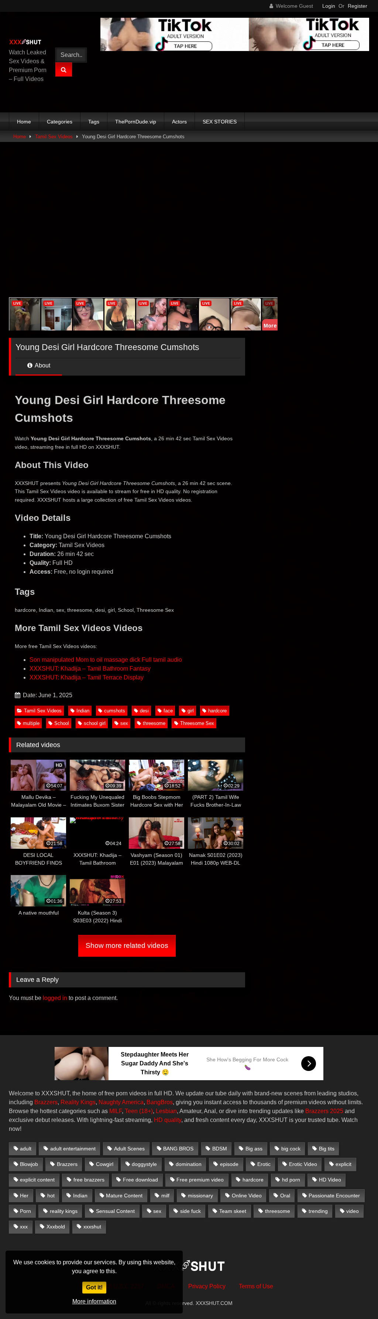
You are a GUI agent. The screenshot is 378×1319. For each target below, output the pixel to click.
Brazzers (46, 1102)
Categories (59, 122)
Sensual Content (115, 1211)
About (42, 365)
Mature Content (124, 1195)
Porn (25, 1211)
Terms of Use (256, 1286)
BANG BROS (178, 1149)
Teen (131, 1111)
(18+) (146, 1111)
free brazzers (88, 1180)
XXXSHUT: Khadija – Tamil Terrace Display (87, 677)
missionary (200, 1195)
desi (144, 710)
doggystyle (144, 1164)
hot (51, 1195)
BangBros (160, 1102)
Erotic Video (303, 1164)
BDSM (219, 1149)
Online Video (247, 1195)
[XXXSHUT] (27, 43)
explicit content (37, 1180)
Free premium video (200, 1180)
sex (124, 723)
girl (191, 710)
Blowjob (29, 1164)
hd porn (291, 1180)
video (352, 1211)
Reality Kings (78, 1102)
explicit (343, 1164)
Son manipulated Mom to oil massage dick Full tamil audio (106, 660)
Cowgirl (104, 1164)
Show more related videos (127, 945)
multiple (31, 723)
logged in (55, 998)
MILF (115, 1111)
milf (165, 1195)
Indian (82, 710)
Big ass (253, 1149)
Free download (140, 1180)
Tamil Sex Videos (54, 136)
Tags (93, 122)
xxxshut (92, 1227)
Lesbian (166, 1111)
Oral (285, 1195)
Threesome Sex (197, 723)
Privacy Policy (207, 1286)
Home (24, 122)
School (61, 723)
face (168, 710)
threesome (154, 723)
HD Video (330, 1180)
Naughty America (121, 1102)
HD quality (167, 1120)
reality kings (64, 1211)
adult (25, 1149)
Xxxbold (56, 1227)
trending (318, 1211)
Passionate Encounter (334, 1195)
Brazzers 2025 (324, 1111)
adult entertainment (73, 1149)
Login (328, 6)
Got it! (94, 1287)
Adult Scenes (129, 1149)
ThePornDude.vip (135, 122)
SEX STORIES (220, 122)
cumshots (114, 710)
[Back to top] (355, 1297)
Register (357, 6)
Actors (179, 122)
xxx (24, 1227)
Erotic (264, 1164)
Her (24, 1195)
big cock (290, 1149)
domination (189, 1164)
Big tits (326, 1149)
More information (94, 1301)
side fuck (190, 1211)
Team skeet (232, 1211)
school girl (95, 723)
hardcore (217, 710)
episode (229, 1164)
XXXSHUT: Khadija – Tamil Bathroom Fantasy (90, 668)
